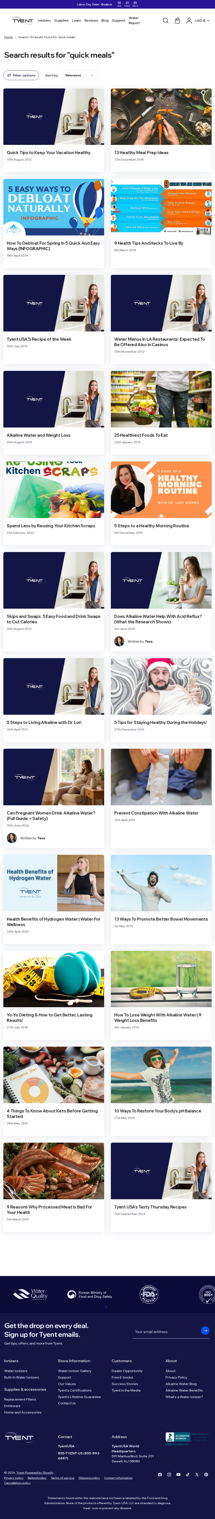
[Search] (165, 20)
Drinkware (12, 1406)
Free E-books (122, 1377)
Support (64, 1377)
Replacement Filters (20, 1399)
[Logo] (24, 20)
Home (8, 37)
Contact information (118, 1478)
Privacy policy (14, 1478)
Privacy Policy (176, 1377)
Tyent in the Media (126, 1390)
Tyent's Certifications (75, 1390)
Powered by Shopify (39, 1473)
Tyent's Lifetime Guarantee (79, 1397)
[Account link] (189, 20)
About (171, 1360)
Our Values (67, 1384)
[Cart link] (177, 20)
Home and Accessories (23, 1412)
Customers (122, 1360)
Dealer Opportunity (127, 1371)
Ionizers (11, 1360)
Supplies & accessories (25, 1389)
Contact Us (67, 1403)
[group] (30, 1294)
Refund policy (37, 1478)
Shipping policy (89, 1478)
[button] (102, 1307)
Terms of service (62, 1478)
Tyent (20, 1473)
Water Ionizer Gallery (75, 1371)
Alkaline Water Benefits (184, 1390)
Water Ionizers (16, 1371)
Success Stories (125, 1384)
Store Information (74, 1360)
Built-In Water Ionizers (21, 1377)
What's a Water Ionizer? (184, 1397)
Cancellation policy (17, 1483)
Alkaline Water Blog (181, 1384)
